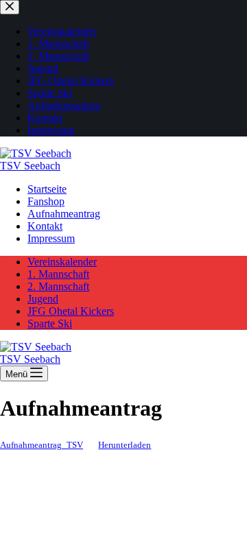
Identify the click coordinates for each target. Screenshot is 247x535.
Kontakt (44, 226)
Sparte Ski (49, 323)
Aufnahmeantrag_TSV (41, 445)
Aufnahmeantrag (63, 213)
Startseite (47, 189)
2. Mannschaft (58, 286)
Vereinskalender (62, 262)
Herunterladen (124, 445)
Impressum (51, 238)
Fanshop (45, 201)
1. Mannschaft (58, 274)
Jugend (42, 299)
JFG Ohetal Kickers (70, 311)
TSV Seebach (30, 165)
